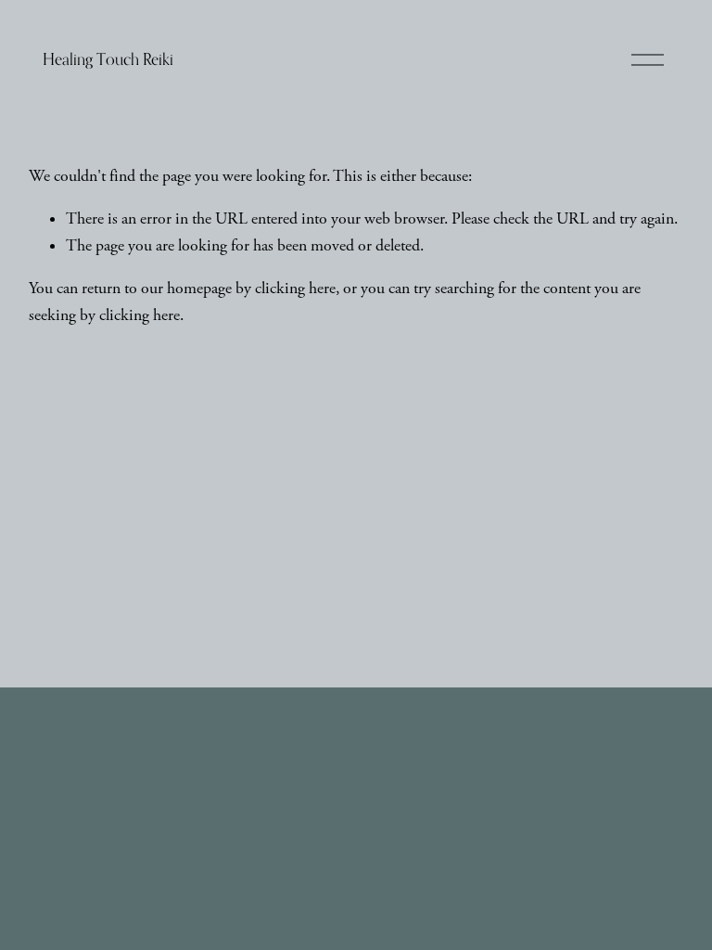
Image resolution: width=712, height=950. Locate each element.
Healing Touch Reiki (108, 59)
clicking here (295, 288)
